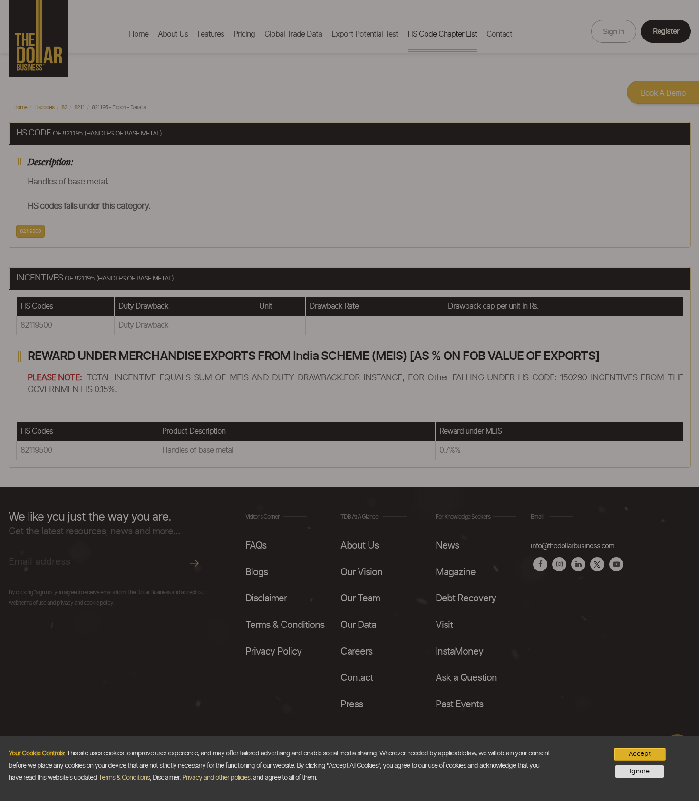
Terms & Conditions (124, 777)
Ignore (640, 771)
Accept (640, 754)
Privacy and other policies (216, 777)
